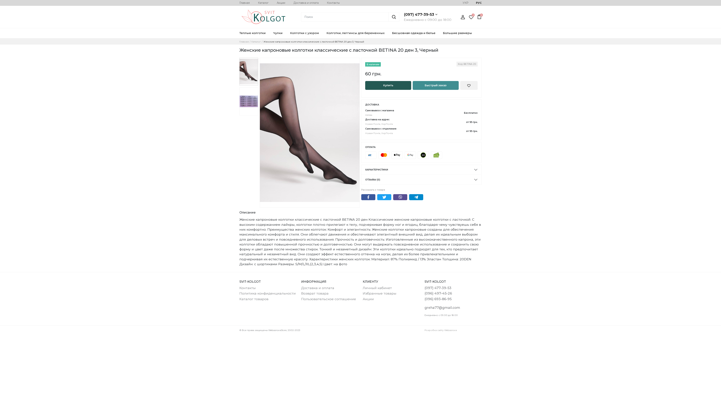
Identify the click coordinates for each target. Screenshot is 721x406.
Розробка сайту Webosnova (441, 330)
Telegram (416, 197)
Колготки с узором (304, 33)
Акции (281, 3)
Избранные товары (379, 293)
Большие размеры (457, 33)
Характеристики (376, 169)
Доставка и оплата (306, 3)
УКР (465, 3)
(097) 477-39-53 (419, 14)
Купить (388, 85)
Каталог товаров (253, 299)
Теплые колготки (252, 33)
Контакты (333, 3)
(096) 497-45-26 (438, 293)
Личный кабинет (377, 288)
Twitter (384, 197)
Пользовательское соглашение (328, 299)
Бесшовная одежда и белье (413, 33)
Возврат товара (315, 293)
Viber (400, 197)
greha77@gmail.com (442, 308)
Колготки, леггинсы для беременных (356, 33)
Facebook (368, 197)
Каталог (263, 3)
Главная (244, 3)
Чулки (278, 33)
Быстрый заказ (435, 85)
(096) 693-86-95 (438, 299)
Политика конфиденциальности (267, 293)
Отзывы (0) (372, 179)
